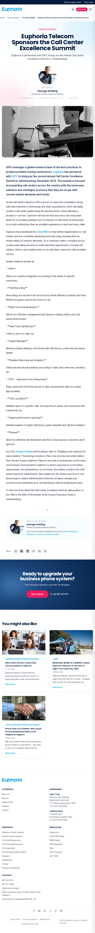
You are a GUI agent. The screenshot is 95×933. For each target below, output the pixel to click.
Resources (54, 832)
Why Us (5, 798)
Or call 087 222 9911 (59, 594)
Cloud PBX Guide (56, 836)
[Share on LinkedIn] (27, 551)
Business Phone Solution (13, 832)
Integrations (7, 860)
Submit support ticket (72, 2)
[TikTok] (55, 911)
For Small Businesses (11, 840)
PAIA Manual (45, 919)
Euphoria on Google (10, 888)
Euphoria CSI (7, 802)
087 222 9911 (8, 880)
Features (6, 856)
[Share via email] (39, 551)
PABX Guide (54, 840)
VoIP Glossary (55, 852)
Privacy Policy (15, 919)
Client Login (88, 2)
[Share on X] (33, 551)
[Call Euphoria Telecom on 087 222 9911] (73, 9)
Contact (5, 810)
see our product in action (49, 534)
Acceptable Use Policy (29, 924)
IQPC (15, 176)
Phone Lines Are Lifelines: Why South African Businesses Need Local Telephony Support (23, 731)
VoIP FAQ (53, 856)
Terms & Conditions (30, 919)
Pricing (5, 864)
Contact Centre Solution (12, 836)
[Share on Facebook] (21, 551)
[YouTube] (39, 911)
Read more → (11, 684)
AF (35, 899)
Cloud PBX (43, 231)
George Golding (24, 451)
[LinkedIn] (45, 911)
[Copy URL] (45, 551)
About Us (6, 794)
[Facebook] (34, 911)
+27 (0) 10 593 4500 (58, 820)
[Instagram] (50, 911)
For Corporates (8, 848)
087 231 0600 (8, 884)
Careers (5, 806)
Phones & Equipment (11, 868)
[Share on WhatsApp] (15, 551)
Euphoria (58, 171)
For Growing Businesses (12, 844)
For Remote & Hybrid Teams (14, 852)
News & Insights (13, 18)
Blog (51, 848)
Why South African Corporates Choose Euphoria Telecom (20, 664)
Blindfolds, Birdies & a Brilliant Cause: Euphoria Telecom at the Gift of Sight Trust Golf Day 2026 (71, 665)
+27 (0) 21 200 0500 (58, 806)
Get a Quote (81, 9)
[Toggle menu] (90, 9)
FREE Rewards (55, 844)
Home (2, 18)
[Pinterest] (61, 911)
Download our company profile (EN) (17, 899)
